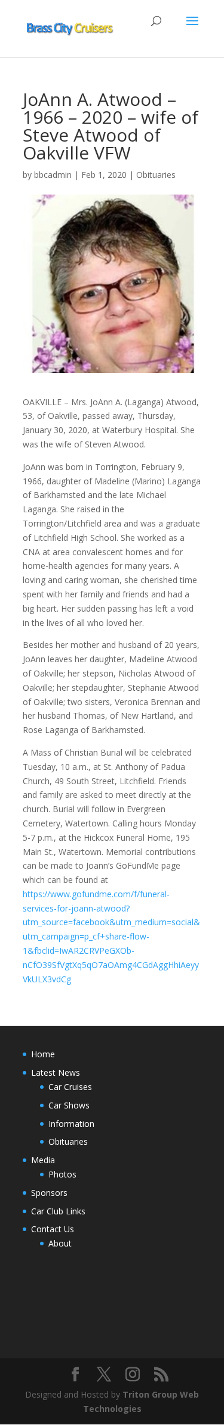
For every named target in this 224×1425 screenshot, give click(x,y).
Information (71, 1123)
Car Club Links (58, 1211)
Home (43, 1054)
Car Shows (69, 1105)
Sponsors (49, 1192)
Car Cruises (70, 1086)
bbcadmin (53, 174)
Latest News (55, 1072)
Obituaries (156, 174)
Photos (62, 1174)
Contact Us (52, 1229)
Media (43, 1160)
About (60, 1243)
